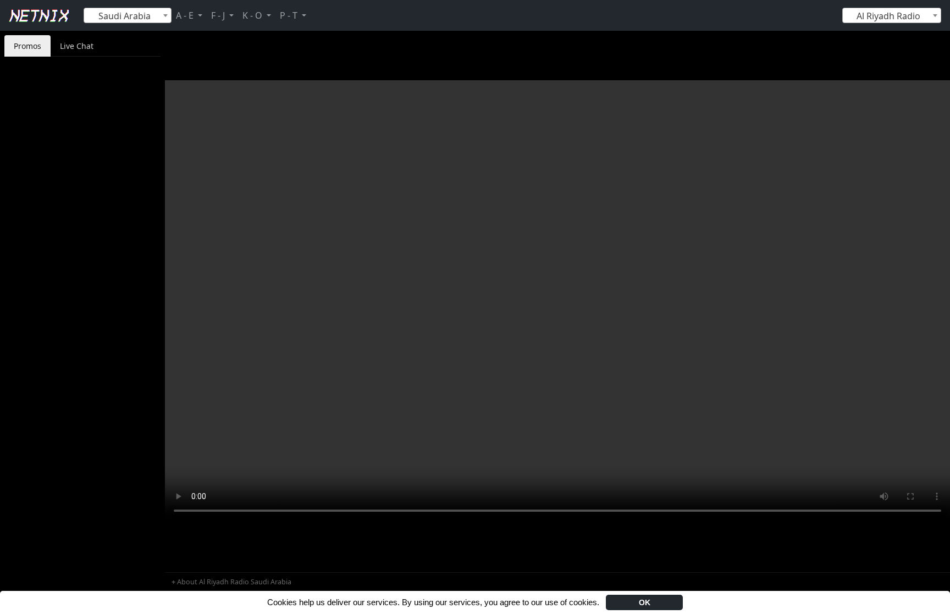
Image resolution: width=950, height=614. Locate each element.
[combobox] (128, 15)
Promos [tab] (27, 46)
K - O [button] (253, 15)
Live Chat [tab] (76, 46)
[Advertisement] (82, 221)
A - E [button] (186, 15)
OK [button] (644, 602)
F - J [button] (219, 15)
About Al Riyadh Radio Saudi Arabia (234, 582)
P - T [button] (290, 15)
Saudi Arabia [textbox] (124, 16)
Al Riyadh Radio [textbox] (888, 16)
